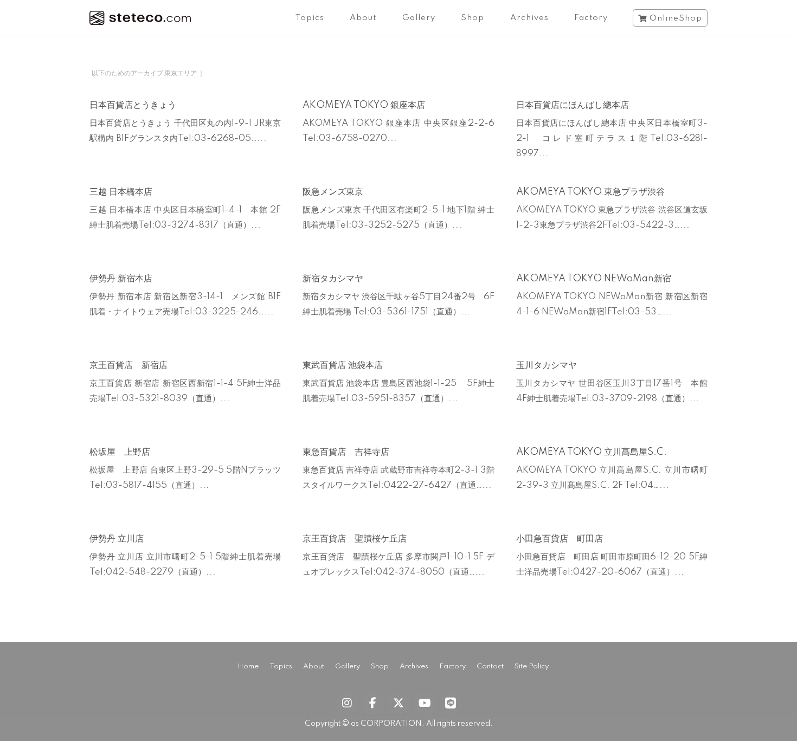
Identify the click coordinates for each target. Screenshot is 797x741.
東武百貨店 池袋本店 (343, 365)
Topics (309, 18)
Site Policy (532, 666)
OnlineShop (676, 18)
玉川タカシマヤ (546, 365)
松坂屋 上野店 (119, 452)
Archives (529, 18)
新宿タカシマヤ (333, 278)
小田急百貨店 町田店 (559, 539)
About (363, 18)
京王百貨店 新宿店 (128, 365)
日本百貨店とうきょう (132, 105)
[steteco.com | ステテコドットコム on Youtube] (424, 704)
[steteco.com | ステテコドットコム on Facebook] (372, 704)
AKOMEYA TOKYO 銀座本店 (364, 105)
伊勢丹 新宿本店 (120, 278)
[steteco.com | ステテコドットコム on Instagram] (346, 704)
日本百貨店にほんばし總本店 (572, 105)
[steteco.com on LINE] (450, 704)
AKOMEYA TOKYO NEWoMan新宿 (593, 278)
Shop (472, 18)
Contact (490, 666)
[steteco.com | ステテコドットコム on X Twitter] (398, 704)
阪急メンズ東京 (333, 192)
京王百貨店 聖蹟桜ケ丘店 (355, 539)
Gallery (418, 18)
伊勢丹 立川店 (116, 539)
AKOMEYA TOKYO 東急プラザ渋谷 (590, 192)
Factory (591, 18)
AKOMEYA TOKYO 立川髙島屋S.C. (591, 452)
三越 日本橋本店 (120, 192)
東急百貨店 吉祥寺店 (346, 452)
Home (248, 666)
